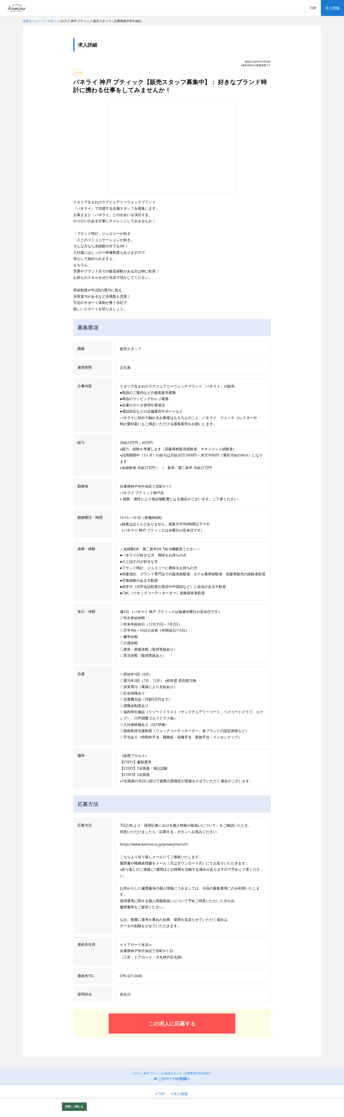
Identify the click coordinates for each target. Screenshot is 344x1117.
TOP (313, 8)
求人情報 (332, 8)
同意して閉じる (74, 1106)
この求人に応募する (172, 1023)
